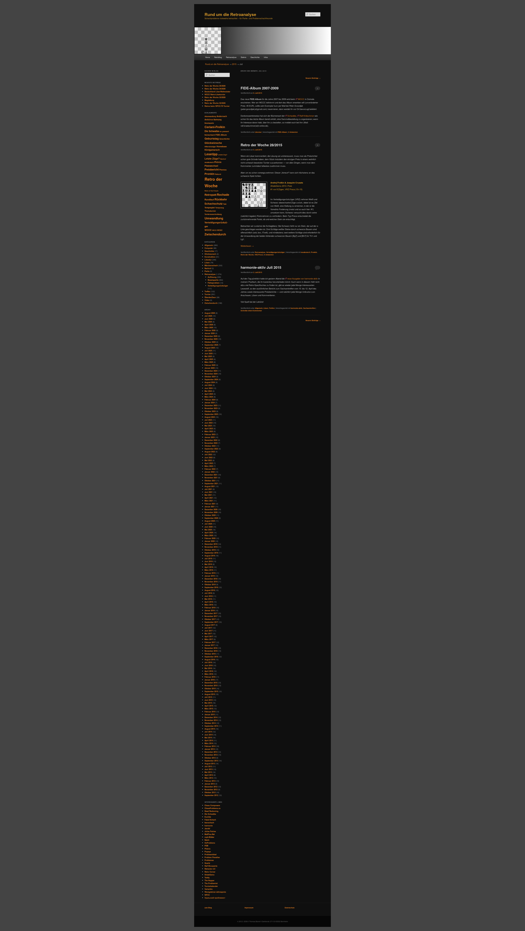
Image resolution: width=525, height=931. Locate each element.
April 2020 (209, 532)
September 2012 (211, 795)
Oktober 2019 (210, 550)
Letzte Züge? (212, 158)
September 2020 (211, 518)
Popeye (208, 851)
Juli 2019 (208, 558)
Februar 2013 (210, 781)
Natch (207, 840)
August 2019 (210, 555)
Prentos (223, 169)
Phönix (217, 162)
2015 (234, 64)
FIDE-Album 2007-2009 (259, 87)
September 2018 (211, 587)
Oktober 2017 (210, 619)
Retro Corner (210, 871)
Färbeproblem (214, 282)
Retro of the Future (211, 191)
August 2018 (210, 590)
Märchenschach (211, 265)
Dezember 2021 (211, 474)
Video (207, 300)
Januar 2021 (210, 506)
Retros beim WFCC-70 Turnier (217, 106)
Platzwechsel (211, 165)
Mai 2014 (208, 737)
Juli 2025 (208, 350)
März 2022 (209, 466)
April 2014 (209, 740)
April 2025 (209, 359)
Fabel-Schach (210, 819)
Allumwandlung (210, 116)
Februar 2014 (210, 746)
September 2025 (211, 345)
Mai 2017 (208, 633)
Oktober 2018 (210, 584)
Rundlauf (209, 199)
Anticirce (209, 119)
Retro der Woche (247, 254)
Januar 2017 (210, 645)
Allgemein (259, 308)
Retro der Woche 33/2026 (215, 97)
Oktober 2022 (210, 446)
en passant (224, 131)
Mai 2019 (208, 564)
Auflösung (212, 277)
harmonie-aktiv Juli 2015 (261, 267)
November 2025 (211, 339)
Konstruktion (210, 256)
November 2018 (211, 581)
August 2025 (210, 347)
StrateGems (209, 874)
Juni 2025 (209, 353)
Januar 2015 (210, 714)
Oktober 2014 (210, 723)
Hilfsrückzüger (210, 146)
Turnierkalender (211, 886)
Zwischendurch (215, 234)
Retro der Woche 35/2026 (215, 85)
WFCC (207, 895)
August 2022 (210, 451)
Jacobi (207, 828)
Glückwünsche (213, 142)
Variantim (209, 889)
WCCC (301, 99)
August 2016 (210, 659)
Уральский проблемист (215, 897)
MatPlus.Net (210, 834)
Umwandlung (214, 218)
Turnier (208, 294)
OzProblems (210, 842)
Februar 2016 (210, 677)
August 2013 (210, 763)
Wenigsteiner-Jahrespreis (215, 892)
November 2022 (211, 443)
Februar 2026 (210, 330)
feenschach (210, 135)
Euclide (208, 816)
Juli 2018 (208, 593)
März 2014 (209, 743)
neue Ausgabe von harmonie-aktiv (302, 278)
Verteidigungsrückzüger (275, 252)
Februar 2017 (210, 642)
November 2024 (211, 373)
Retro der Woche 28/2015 (261, 144)
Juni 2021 (209, 492)
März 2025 (209, 362)
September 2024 (211, 379)
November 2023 (211, 408)
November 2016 (211, 651)
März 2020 (209, 535)
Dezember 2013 (211, 752)
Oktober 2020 (210, 515)
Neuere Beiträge (313, 78)
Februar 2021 (210, 503)
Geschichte (254, 57)
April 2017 (209, 636)
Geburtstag (212, 138)
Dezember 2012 (211, 786)
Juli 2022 (208, 454)
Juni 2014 (209, 734)
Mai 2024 (208, 391)
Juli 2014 (208, 731)
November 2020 (211, 512)
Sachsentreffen (309, 308)
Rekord (218, 174)
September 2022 (211, 448)
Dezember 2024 (211, 370)
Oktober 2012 (210, 792)
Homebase (222, 146)
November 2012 (211, 789)
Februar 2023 (210, 434)
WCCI (214, 230)
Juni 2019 (209, 561)
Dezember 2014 (211, 717)
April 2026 (209, 324)
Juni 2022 (209, 457)
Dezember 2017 (211, 613)
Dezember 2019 (211, 544)
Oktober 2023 (210, 411)
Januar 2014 (210, 749)
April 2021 (209, 497)
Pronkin (314, 252)
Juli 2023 (208, 420)
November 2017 (211, 616)
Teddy (207, 877)
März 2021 (209, 500)
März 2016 (209, 674)
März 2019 (209, 570)
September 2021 (211, 483)
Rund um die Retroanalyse (230, 14)
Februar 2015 (210, 711)
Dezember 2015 (211, 682)
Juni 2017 (209, 630)
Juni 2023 (209, 422)
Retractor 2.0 (210, 868)
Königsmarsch (212, 149)
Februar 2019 (210, 573)
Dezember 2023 (211, 405)
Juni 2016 (209, 665)
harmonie (209, 825)
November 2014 (211, 720)
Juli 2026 (208, 316)
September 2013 (211, 760)
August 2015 (210, 694)
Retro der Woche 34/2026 (215, 88)
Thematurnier (210, 211)
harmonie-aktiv (296, 308)
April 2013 (209, 775)
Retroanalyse (231, 57)
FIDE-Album (282, 132)
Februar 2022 (210, 469)
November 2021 (211, 477)
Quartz (207, 863)
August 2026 (210, 313)
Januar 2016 (210, 679)
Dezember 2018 (211, 578)
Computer (209, 248)
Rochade (223, 194)
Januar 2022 (210, 471)
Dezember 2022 (211, 440)
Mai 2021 (208, 495)
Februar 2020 (210, 538)
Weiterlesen (247, 245)
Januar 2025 (210, 368)
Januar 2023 (210, 437)
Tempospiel (210, 207)
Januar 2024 (210, 402)
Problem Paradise (212, 857)
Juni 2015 (209, 700)
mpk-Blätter (209, 837)
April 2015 (209, 705)
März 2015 (209, 708)
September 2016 (211, 656)
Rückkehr (221, 199)
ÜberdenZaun (210, 297)
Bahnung (217, 119)
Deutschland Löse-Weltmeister (217, 91)
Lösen (265, 308)
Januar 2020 (210, 541)
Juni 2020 (209, 526)
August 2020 (210, 521)
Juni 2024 (209, 388)
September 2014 (211, 726)
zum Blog (208, 907)
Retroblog (218, 57)
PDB (206, 845)
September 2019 (211, 552)
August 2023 (210, 417)
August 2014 (210, 728)
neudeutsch (305, 252)
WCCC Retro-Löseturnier (215, 94)
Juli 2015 (208, 697)
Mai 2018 (208, 599)
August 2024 (210, 382)
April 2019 (209, 567)
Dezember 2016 (211, 648)
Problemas (209, 860)
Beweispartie (209, 123)
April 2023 (209, 428)
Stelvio (243, 57)
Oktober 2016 (210, 653)
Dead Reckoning (211, 811)
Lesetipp (211, 154)
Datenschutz (289, 907)
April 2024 (209, 394)
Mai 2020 (208, 529)
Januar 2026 (210, 333)
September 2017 (211, 622)
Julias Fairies (210, 831)
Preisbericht (212, 169)
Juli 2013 (208, 766)
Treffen (272, 308)
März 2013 (209, 778)
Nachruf (223, 159)
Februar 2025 (210, 365)
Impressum (249, 907)
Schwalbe (291, 115)
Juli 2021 (208, 489)
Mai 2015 (208, 702)
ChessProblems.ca (212, 808)
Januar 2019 (210, 576)
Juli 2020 (208, 523)
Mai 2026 (208, 321)
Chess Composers (212, 805)
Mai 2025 (208, 356)
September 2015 (211, 691)
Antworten (293, 132)
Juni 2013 (209, 769)
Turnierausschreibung (213, 214)
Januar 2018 (210, 610)
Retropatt (210, 195)
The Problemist (211, 883)
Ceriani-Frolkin (215, 127)
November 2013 (211, 754)
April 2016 (209, 671)
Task (224, 204)
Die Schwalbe (212, 131)
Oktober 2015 (210, 688)
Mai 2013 (208, 772)
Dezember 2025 (211, 336)
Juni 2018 (209, 596)
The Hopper (209, 880)
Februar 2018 (210, 607)
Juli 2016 (208, 662)
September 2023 (211, 414)
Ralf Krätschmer (306, 115)
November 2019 (211, 547)
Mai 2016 (208, 668)
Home (207, 57)
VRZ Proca (259, 254)
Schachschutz (214, 203)
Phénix (207, 848)
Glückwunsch (210, 254)
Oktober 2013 (210, 757)
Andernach (222, 116)
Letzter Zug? (222, 155)
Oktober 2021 (210, 480)
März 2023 (209, 431)
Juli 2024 (208, 385)
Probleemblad (210, 854)
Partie (207, 271)
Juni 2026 (209, 319)
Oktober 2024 (210, 376)
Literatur (258, 132)
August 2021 (210, 486)
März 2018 (209, 604)
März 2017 (209, 639)
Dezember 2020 (211, 509)
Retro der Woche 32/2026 (215, 103)
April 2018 (209, 601)
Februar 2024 (210, 399)
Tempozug (219, 207)
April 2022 (209, 463)
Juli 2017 (208, 627)
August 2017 (210, 625)
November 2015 (211, 685)
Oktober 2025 (210, 342)
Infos (266, 57)
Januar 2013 (210, 783)
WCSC (219, 230)
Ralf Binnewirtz (211, 866)
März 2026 (209, 327)
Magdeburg (209, 100)
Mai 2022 (208, 460)
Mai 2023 (208, 425)
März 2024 (209, 396)
